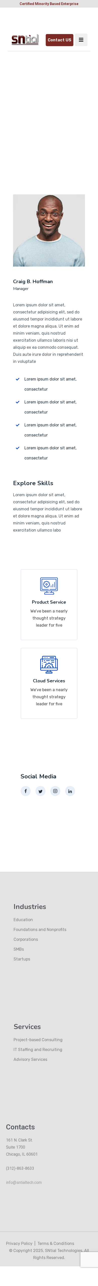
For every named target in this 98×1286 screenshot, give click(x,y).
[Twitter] (40, 791)
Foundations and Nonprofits (40, 929)
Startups (22, 959)
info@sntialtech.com (24, 1182)
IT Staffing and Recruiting (38, 1049)
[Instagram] (55, 791)
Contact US (59, 40)
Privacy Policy (19, 1243)
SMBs (19, 949)
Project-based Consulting (38, 1039)
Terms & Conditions (55, 1243)
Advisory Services (30, 1059)
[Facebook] (26, 791)
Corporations (26, 939)
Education (23, 919)
